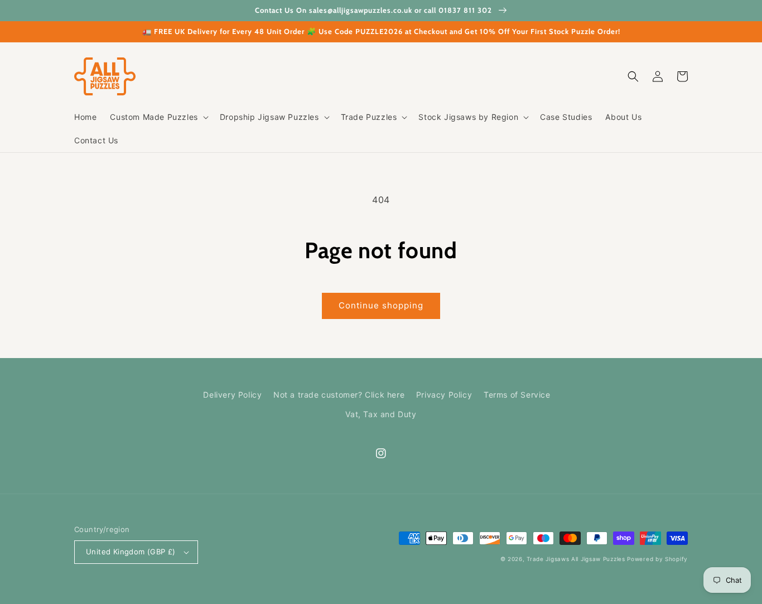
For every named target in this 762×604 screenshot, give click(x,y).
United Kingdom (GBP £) (131, 551)
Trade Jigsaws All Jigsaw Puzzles (576, 558)
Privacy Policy (444, 394)
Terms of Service (517, 394)
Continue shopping (381, 305)
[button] (158, 117)
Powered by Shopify (657, 558)
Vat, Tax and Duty (380, 414)
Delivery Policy (232, 394)
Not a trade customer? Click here (338, 394)
